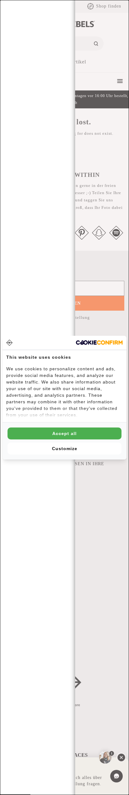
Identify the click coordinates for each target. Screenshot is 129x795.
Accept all (64, 433)
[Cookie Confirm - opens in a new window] (99, 342)
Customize (64, 448)
